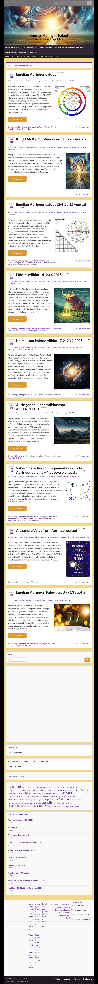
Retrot (54, 799)
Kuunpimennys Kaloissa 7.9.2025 (22, 850)
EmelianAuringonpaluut (22, 129)
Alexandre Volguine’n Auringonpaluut (50, 530)
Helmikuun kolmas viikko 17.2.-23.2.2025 (53, 340)
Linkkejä (56, 56)
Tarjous (18, 149)
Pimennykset (14, 799)
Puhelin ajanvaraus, (75, 281)
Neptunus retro (66, 796)
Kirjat (73, 537)
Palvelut (49, 47)
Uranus (30, 331)
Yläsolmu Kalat (74, 806)
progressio (40, 800)
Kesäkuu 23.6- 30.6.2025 (18, 873)
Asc (23, 456)
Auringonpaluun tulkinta (49, 517)
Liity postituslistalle (45, 56)
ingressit (35, 790)
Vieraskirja (33, 52)
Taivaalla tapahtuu (21, 349)
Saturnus (16, 331)
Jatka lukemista (17, 119)
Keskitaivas (17, 458)
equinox (29, 790)
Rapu (47, 800)
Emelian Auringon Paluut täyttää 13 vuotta (51, 593)
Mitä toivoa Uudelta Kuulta (38, 796)
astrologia (14, 261)
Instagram (67, 979)
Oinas (10, 331)
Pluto (24, 799)
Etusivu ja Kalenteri (13, 47)
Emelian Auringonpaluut (39, 74)
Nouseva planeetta (27, 518)
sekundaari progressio (15, 803)
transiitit (34, 265)
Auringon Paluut (40, 81)
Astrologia (19, 81)
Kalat (57, 790)
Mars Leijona (40, 329)
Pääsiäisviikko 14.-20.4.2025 (42, 275)
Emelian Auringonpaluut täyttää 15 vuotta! (51, 205)
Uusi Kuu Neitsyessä (17, 858)
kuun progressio (13, 793)
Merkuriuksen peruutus (51, 793)
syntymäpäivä (26, 645)
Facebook (57, 979)
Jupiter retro (50, 790)
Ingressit (65, 281)
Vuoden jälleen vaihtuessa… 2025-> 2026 (25, 842)
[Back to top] (93, 979)
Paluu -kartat (77, 81)
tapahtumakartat (23, 265)
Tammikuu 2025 (35, 803)
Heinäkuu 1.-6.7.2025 (17, 865)
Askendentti (30, 456)
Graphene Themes (22, 981)
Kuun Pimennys (82, 790)
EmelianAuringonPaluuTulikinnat (20, 263)
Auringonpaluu (24, 261)
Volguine (34, 582)
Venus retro (57, 806)
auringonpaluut (13, 518)
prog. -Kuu (32, 800)
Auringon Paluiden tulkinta (21, 127)
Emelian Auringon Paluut (49, 35)
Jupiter (42, 790)
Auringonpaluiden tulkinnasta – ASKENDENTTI (42, 407)
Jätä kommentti (84, 127)
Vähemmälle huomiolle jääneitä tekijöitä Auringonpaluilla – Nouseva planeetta (50, 470)
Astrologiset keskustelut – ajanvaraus (69, 47)
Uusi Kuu (38, 806)
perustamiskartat (48, 263)
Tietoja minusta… (30, 47)
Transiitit (17, 283)
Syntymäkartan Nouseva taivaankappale (23, 520)
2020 (9, 787)
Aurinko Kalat (37, 395)
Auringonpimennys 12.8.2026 (20, 820)
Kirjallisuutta (9, 56)
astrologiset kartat (29, 81)
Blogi (42, 47)
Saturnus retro (76, 800)
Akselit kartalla (16, 456)
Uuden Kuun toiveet (20, 806)
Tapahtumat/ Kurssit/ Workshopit (26, 56)
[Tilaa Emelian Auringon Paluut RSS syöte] (7, 2)
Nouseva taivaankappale (44, 518)
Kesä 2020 (63, 790)
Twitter (77, 979)
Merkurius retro (17, 796)
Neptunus (58, 329)
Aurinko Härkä (24, 329)
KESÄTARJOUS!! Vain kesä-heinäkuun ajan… (52, 139)
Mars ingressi (37, 793)
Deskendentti (50, 456)
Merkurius (37, 263)
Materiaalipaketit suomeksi (15, 52)
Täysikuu (60, 803)
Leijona (21, 793)
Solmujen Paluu (14, 827)
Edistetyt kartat (49, 537)
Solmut (26, 803)
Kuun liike (71, 790)
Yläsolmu (43, 331)
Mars (33, 329)
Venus (36, 331)
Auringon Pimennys (70, 787)
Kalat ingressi (49, 395)
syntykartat (12, 265)
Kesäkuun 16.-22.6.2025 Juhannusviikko (25, 888)
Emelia (12, 81)
